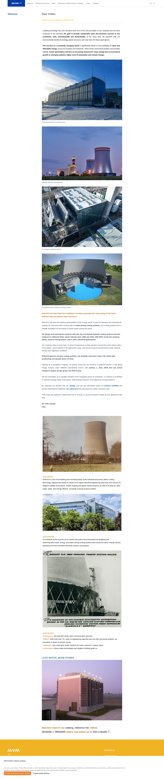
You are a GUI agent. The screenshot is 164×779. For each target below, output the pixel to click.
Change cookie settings (41, 773)
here (75, 770)
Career (88, 4)
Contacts (96, 4)
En (151, 3)
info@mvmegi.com (110, 756)
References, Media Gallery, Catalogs (70, 4)
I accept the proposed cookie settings (17, 773)
